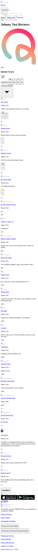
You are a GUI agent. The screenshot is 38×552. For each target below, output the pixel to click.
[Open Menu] (8, 10)
